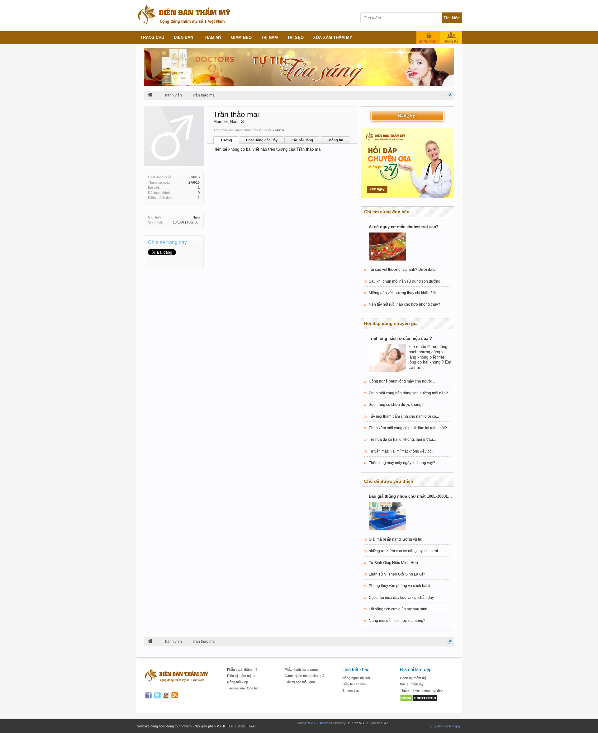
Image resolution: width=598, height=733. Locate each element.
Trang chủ (152, 37)
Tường (226, 140)
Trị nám (269, 37)
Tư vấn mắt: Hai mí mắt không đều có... (401, 451)
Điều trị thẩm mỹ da (241, 676)
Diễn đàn (183, 37)
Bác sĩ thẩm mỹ (412, 684)
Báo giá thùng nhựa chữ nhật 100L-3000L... (410, 496)
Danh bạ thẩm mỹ (413, 678)
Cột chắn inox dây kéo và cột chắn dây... (402, 597)
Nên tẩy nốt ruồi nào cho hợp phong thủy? (404, 304)
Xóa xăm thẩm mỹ (332, 37)
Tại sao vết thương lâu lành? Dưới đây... (403, 269)
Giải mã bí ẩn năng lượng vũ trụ (395, 539)
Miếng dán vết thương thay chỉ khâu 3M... (404, 293)
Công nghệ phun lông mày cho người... (402, 381)
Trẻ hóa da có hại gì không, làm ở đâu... (402, 439)
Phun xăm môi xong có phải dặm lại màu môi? (408, 428)
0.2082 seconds (320, 723)
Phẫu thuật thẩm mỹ (242, 669)
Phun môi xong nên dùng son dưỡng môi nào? (408, 393)
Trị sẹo (295, 37)
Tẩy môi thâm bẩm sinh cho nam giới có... (404, 416)
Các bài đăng (302, 140)
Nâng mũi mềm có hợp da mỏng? (397, 620)
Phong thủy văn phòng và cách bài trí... (401, 586)
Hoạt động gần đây (262, 140)
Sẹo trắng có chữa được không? (396, 404)
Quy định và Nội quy (445, 726)
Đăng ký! (407, 115)
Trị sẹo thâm (351, 690)
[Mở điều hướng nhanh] (450, 95)
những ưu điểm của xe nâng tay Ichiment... (405, 551)
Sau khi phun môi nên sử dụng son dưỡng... (406, 281)
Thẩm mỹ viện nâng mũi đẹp (421, 690)
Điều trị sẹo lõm (354, 684)
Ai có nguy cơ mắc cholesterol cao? (404, 226)
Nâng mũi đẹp (237, 682)
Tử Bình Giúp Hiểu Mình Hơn (393, 563)
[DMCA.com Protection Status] (425, 698)
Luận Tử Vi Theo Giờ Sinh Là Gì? (397, 574)
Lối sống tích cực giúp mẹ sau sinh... (399, 609)
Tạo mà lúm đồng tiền (243, 688)
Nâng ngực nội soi (356, 678)
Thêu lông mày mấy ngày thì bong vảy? (402, 463)
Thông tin (335, 140)
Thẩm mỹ (212, 37)
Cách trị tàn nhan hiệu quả (304, 676)
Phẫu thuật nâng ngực (301, 669)
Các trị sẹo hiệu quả (300, 682)
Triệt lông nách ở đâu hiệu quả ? (400, 338)
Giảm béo (241, 37)
